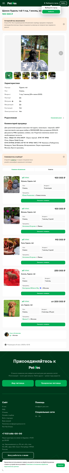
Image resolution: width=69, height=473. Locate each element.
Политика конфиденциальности (13, 424)
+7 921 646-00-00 (12, 434)
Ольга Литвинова (15, 333)
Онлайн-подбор (8, 415)
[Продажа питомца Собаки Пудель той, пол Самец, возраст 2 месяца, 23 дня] (12, 308)
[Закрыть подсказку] (64, 24)
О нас (4, 406)
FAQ (3, 409)
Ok (40, 416)
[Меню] (3, 3)
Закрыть (63, 118)
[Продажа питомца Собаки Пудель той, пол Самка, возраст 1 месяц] (12, 277)
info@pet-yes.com (42, 406)
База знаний (6, 421)
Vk (36, 416)
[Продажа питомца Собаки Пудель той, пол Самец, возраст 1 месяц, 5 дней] (12, 215)
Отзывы (5, 412)
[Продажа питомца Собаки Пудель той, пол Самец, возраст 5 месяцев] (12, 184)
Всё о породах (7, 418)
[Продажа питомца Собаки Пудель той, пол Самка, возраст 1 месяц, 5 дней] (12, 246)
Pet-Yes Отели (7, 427)
